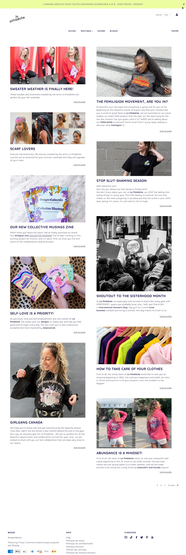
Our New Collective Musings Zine (42, 227)
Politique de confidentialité (79, 543)
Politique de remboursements (81, 552)
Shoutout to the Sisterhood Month (131, 296)
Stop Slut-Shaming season (122, 181)
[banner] (17, 18)
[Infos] (47, 65)
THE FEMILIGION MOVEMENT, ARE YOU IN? (132, 101)
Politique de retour (75, 540)
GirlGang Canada (26, 422)
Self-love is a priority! (32, 313)
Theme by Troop (16, 542)
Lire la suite (79, 102)
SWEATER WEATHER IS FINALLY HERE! (41, 89)
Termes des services (76, 549)
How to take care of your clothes (130, 369)
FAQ (68, 537)
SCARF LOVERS (22, 149)
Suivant (171, 485)
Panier (175, 31)
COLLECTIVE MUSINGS (40, 235)
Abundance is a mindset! (119, 453)
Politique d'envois (75, 546)
